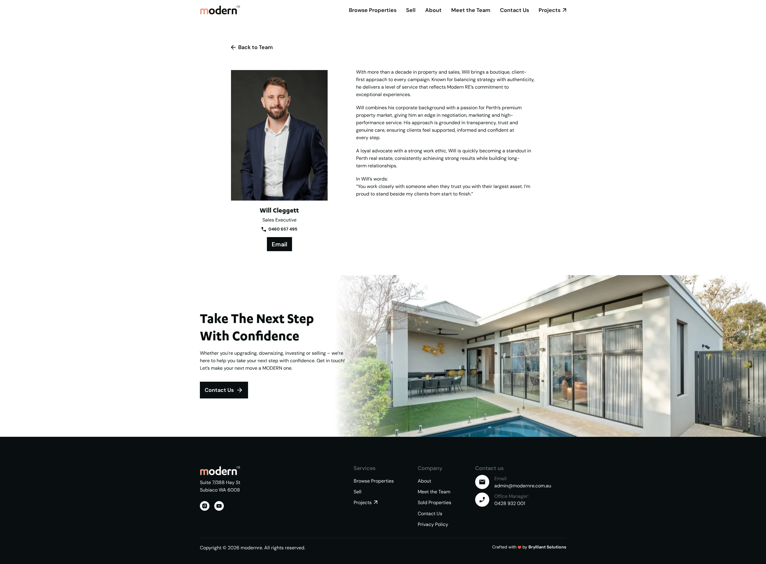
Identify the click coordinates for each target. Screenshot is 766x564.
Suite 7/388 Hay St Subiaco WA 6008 (220, 486)
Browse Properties (372, 10)
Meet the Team (470, 10)
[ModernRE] (220, 471)
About (433, 10)
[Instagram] (204, 506)
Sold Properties (434, 502)
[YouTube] (219, 506)
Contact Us (514, 10)
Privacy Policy (433, 524)
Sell (411, 10)
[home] (220, 10)
